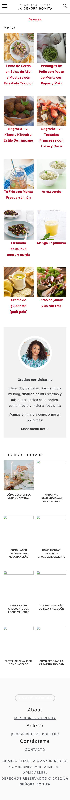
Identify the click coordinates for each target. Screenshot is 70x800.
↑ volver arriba (35, 698)
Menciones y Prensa (35, 718)
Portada (35, 20)
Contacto (35, 750)
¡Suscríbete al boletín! (35, 734)
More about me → (35, 429)
